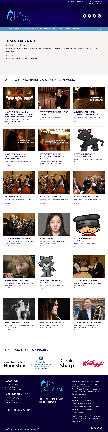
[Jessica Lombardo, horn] (54, 309)
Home (10, 29)
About (60, 29)
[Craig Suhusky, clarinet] (19, 224)
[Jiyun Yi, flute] (54, 224)
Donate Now (81, 1)
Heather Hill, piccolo (16, 280)
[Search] (99, 28)
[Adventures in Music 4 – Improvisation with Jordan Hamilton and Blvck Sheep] (19, 98)
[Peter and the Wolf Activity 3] (89, 224)
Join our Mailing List (95, 1)
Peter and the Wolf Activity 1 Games (84, 155)
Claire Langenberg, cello (87, 196)
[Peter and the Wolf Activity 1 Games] (89, 140)
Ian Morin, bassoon (15, 196)
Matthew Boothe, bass (51, 196)
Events (17, 29)
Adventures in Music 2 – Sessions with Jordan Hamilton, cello (17, 156)
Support (67, 29)
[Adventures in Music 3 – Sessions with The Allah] (89, 98)
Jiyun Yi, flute (47, 238)
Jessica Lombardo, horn (52, 322)
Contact (76, 29)
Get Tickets (71, 1)
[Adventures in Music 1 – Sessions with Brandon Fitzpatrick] (54, 140)
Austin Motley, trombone (87, 322)
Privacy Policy (34, 429)
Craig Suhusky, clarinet (17, 238)
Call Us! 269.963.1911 (95, 3)
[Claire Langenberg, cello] (89, 182)
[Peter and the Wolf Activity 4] (54, 266)
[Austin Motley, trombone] (89, 309)
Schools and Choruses (47, 29)
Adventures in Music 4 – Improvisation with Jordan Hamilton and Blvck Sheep (19, 114)
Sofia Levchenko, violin (17, 322)
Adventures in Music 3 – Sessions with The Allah (86, 113)
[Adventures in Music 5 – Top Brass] (54, 98)
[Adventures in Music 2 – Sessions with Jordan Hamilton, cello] (19, 140)
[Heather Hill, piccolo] (19, 266)
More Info (7, 123)
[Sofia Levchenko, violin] (19, 309)
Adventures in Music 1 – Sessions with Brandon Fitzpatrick (52, 156)
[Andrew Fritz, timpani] (89, 266)
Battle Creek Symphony (30, 29)
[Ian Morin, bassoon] (19, 182)
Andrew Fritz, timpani (85, 280)
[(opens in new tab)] (14, 364)
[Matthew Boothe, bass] (54, 182)
